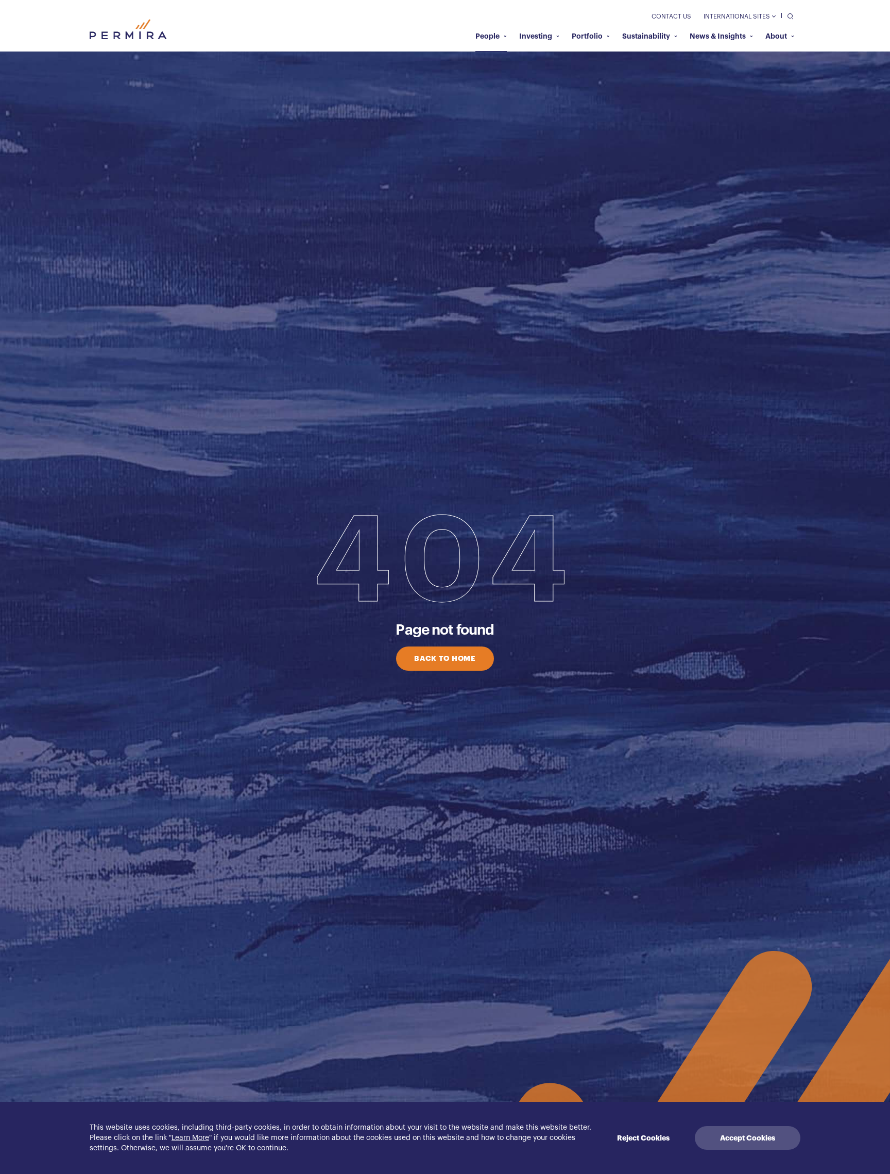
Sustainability (646, 36)
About (776, 36)
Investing (535, 36)
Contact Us (671, 16)
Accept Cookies (747, 1138)
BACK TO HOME (444, 658)
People (487, 36)
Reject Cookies (643, 1138)
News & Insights (718, 36)
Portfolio (587, 36)
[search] (787, 16)
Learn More (190, 1138)
